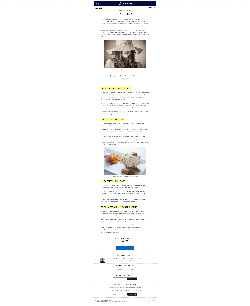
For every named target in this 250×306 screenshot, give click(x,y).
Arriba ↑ (114, 303)
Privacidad (104, 303)
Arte (97, 7)
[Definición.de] (125, 4)
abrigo (106, 187)
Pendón (120, 269)
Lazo (132, 269)
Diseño (100, 7)
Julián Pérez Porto (117, 258)
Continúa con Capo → (125, 248)
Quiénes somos (98, 303)
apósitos (127, 97)
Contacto (110, 303)
